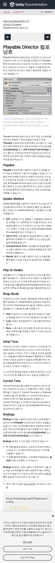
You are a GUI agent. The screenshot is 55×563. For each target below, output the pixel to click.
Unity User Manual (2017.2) (16, 21)
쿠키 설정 (27, 542)
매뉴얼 (6, 12)
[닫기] (53, 516)
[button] (11, 507)
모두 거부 (27, 549)
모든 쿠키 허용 (27, 557)
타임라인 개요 (44, 156)
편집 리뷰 (28, 484)
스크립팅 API (18, 12)
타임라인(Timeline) (12, 24)
